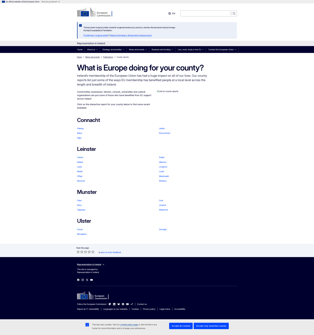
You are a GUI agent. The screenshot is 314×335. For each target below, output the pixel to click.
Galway (80, 128)
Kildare (80, 162)
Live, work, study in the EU (189, 49)
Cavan (80, 229)
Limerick (162, 205)
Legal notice (164, 309)
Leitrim (162, 128)
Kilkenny (162, 162)
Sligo (79, 138)
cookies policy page (129, 324)
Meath (80, 171)
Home (80, 49)
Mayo (79, 133)
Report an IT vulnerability (88, 309)
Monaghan (82, 234)
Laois (79, 167)
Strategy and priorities (112, 49)
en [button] (173, 13)
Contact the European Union (221, 49)
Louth (161, 171)
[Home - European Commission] (97, 12)
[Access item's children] (98, 49)
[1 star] (78, 251)
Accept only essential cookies (211, 326)
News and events (136, 49)
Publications (108, 57)
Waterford (163, 210)
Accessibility (179, 309)
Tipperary (81, 210)
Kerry (79, 205)
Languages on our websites (115, 309)
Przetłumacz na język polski (95, 35)
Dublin (161, 157)
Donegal (162, 229)
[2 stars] (80, 251)
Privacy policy (149, 309)
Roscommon (164, 133)
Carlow (80, 157)
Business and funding (161, 49)
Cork (161, 200)
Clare (79, 200)
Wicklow (163, 181)
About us (91, 49)
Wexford (81, 181)
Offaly (79, 176)
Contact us (142, 304)
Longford (163, 167)
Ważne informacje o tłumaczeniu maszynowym (131, 35)
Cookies (135, 309)
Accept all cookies (181, 326)
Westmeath (164, 176)
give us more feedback (111, 252)
